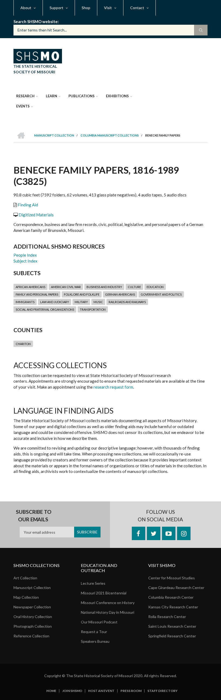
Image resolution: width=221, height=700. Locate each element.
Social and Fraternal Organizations (45, 309)
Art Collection (25, 578)
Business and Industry (104, 287)
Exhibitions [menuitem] (117, 96)
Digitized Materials (36, 214)
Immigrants (25, 302)
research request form (113, 387)
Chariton (23, 344)
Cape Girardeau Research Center (176, 587)
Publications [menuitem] (81, 96)
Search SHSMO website (35, 21)
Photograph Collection (32, 626)
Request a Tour (94, 631)
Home (51, 690)
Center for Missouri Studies (171, 578)
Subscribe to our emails (33, 515)
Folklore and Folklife (81, 294)
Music (98, 302)
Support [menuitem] (56, 7)
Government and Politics (161, 294)
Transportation (93, 309)
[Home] (37, 55)
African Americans (30, 287)
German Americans (120, 294)
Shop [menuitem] (86, 7)
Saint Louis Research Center (172, 626)
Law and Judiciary (54, 302)
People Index (25, 255)
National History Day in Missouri (107, 612)
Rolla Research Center (167, 616)
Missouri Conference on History (107, 602)
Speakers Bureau (95, 641)
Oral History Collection (32, 616)
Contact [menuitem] (137, 7)
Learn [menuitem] (51, 96)
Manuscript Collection (32, 587)
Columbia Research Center (171, 597)
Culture (134, 287)
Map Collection (26, 597)
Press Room (130, 690)
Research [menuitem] (25, 96)
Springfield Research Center (172, 636)
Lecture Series (93, 583)
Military (81, 302)
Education (155, 287)
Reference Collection (31, 636)
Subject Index (25, 261)
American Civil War (66, 287)
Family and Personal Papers (37, 294)
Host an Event (101, 690)
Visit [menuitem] (108, 7)
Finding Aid (28, 204)
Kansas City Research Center (173, 607)
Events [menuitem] (23, 106)
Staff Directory (162, 690)
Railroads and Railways (127, 302)
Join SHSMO (72, 690)
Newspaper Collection (32, 607)
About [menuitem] (25, 7)
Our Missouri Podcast (99, 622)
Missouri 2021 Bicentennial (103, 593)
